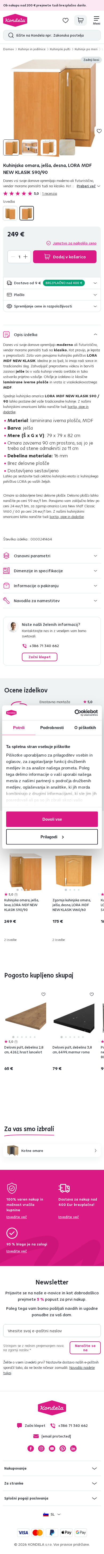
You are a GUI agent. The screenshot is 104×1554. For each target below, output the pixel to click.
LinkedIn (73, 1448)
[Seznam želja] (65, 20)
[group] (52, 106)
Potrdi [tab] (19, 727)
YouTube (52, 1448)
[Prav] (27, 213)
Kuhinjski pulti (60, 49)
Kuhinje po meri (86, 49)
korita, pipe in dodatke (67, 516)
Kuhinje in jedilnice (32, 49)
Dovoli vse (52, 819)
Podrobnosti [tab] (52, 727)
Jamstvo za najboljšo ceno (75, 243)
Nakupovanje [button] (15, 1468)
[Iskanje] (9, 35)
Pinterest (62, 1448)
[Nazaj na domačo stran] (15, 20)
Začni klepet (40, 657)
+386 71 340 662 (44, 645)
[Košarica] (80, 20)
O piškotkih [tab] (85, 727)
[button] (52, 283)
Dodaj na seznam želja (99, 131)
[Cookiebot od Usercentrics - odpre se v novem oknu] (75, 712)
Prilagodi (49, 836)
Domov (8, 49)
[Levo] (10, 213)
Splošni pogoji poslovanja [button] (26, 1498)
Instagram (41, 1448)
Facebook (30, 1448)
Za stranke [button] (13, 1483)
